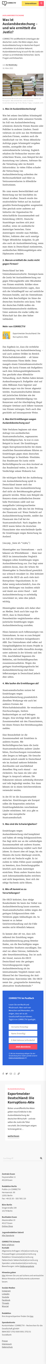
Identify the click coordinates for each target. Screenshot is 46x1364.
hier (31, 1316)
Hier (3, 1275)
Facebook (6, 1300)
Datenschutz (7, 1347)
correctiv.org (9, 3)
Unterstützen (31, 3)
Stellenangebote (27, 1266)
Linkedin (5, 1294)
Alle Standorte (8, 1235)
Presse (5, 1341)
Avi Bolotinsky (11, 65)
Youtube (5, 1297)
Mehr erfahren (8, 1244)
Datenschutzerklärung (17, 1058)
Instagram (6, 1291)
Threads (5, 1303)
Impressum (7, 1344)
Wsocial (5, 1306)
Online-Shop (7, 1226)
